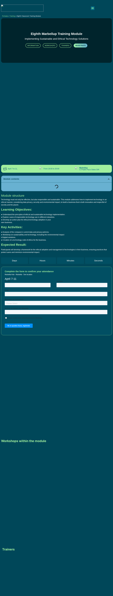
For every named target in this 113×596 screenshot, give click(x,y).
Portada (5, 16)
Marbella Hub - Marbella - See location (18, 274)
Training (12, 16)
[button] (92, 8)
